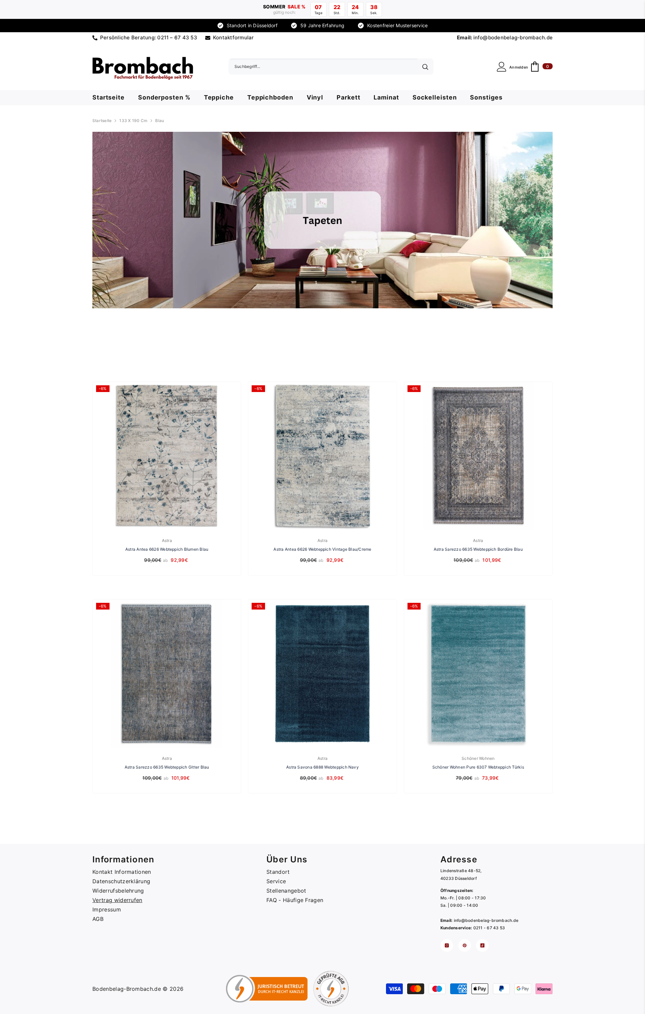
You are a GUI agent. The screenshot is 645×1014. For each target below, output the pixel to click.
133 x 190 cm (133, 120)
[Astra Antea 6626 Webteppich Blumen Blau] (167, 456)
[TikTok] (482, 945)
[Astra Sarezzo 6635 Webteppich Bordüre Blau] (478, 456)
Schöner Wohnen (478, 758)
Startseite (102, 120)
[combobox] (322, 66)
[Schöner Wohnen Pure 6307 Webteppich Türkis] (478, 673)
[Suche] (330, 66)
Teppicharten (18, 355)
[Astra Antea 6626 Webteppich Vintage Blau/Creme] (322, 456)
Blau (9, 333)
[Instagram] (446, 945)
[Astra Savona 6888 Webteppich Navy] (322, 673)
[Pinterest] (464, 945)
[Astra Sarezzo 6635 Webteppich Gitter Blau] (167, 673)
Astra (167, 540)
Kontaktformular (233, 37)
